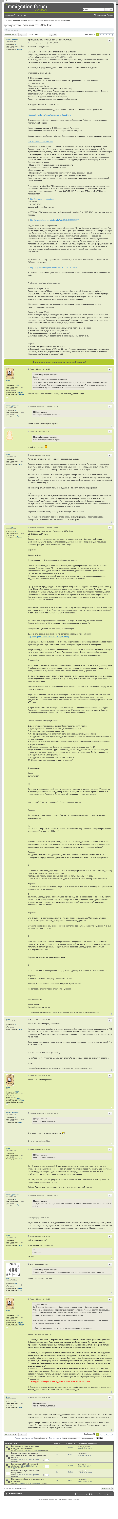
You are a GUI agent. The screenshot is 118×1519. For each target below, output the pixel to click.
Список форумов (13, 20)
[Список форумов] (27, 7)
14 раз (20, 1290)
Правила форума (11, 30)
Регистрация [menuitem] (101, 15)
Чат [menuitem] (25, 15)
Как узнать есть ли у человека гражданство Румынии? (25, 1447)
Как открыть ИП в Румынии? (24, 1464)
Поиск (106, 9)
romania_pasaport (12, 39)
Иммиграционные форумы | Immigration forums (41, 20)
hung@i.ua (45, 1141)
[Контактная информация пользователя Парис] (7, 397)
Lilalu (13, 1459)
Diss (7, 1278)
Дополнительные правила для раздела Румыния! (59, 362)
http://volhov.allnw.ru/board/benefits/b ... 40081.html (49, 115)
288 (16, 1283)
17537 (17, 385)
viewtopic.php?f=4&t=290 (38, 1217)
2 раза (20, 464)
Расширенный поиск (111, 9)
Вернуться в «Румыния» (16, 1488)
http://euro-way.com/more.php (40, 141)
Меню (10, 15)
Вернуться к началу (111, 356)
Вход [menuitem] (111, 15)
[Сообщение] (29, 43)
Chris (13, 1475)
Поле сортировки (55, 1438)
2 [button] (100, 35)
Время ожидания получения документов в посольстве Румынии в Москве (28, 1455)
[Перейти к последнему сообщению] (91, 1446)
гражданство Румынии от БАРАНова (28, 25)
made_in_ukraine (84, 1446)
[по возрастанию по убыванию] (88, 1438)
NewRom (81, 1453)
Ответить (9, 34)
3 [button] (103, 35)
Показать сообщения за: (24, 1438)
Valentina (81, 1471)
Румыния (66, 20)
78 (15, 44)
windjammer (15, 1466)
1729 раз (21, 394)
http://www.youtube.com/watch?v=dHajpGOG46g (48, 636)
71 (15, 459)
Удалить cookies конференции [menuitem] (102, 1494)
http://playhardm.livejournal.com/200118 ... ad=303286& (53, 267)
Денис (8, 454)
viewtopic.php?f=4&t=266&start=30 (45, 283)
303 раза (20, 392)
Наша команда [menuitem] (82, 1494)
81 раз (19, 1288)
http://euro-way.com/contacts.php (44, 199)
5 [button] (109, 35)
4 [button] (106, 35)
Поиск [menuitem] (18, 15)
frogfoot (14, 1450)
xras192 (81, 1464)
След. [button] (112, 34)
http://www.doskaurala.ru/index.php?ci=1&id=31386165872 (54, 220)
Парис (8, 380)
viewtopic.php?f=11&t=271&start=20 (57, 57)
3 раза (19, 49)
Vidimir (13, 1483)
